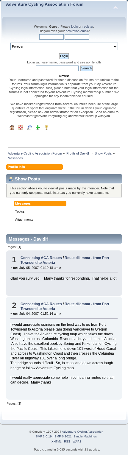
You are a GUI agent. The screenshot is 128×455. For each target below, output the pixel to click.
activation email (77, 31)
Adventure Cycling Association (82, 431)
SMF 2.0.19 (44, 436)
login (74, 26)
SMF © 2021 (63, 436)
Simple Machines (85, 436)
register (87, 26)
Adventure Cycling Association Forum (44, 4)
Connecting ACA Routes (41, 258)
